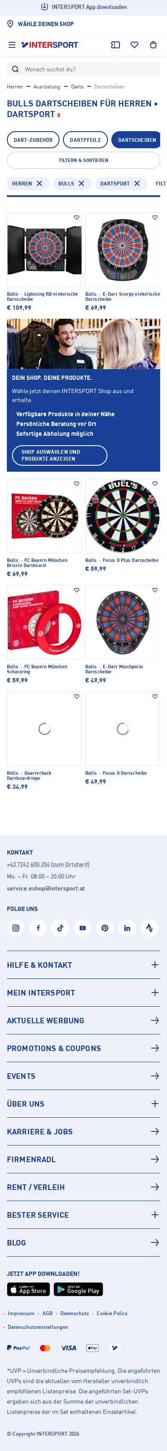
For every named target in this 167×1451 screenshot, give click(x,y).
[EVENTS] (83, 1076)
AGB (47, 1313)
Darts (77, 86)
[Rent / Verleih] (83, 1187)
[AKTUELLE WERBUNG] (83, 1020)
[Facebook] (38, 928)
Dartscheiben (137, 140)
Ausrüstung (46, 86)
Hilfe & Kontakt (39, 964)
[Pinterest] (105, 928)
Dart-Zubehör (33, 140)
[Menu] (12, 45)
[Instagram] (16, 928)
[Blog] (83, 1242)
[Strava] (149, 928)
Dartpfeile (85, 140)
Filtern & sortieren (83, 160)
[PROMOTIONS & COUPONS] (83, 1048)
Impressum (21, 1313)
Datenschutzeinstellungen (38, 1327)
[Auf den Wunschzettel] (77, 217)
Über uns (26, 1103)
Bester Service (38, 1214)
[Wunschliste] (134, 45)
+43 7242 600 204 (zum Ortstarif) (48, 864)
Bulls (66, 183)
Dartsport (115, 183)
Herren (15, 86)
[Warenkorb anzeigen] (153, 45)
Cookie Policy (112, 1313)
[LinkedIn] (127, 928)
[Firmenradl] (83, 1159)
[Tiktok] (60, 928)
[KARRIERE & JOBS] (83, 1131)
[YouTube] (83, 928)
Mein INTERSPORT (41, 992)
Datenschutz (74, 1313)
